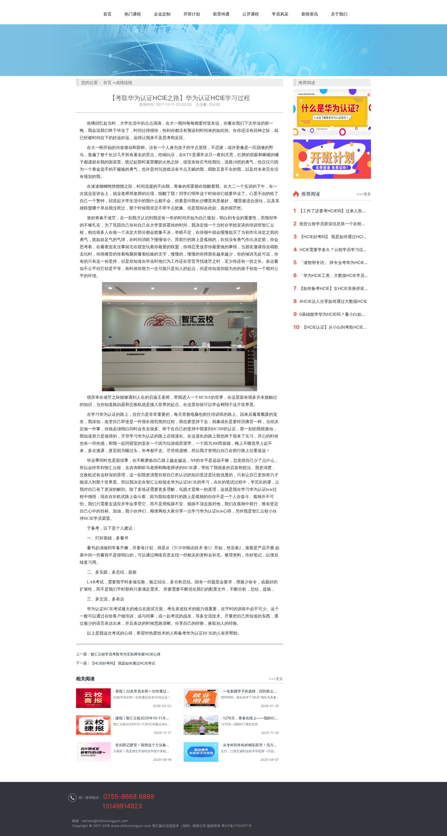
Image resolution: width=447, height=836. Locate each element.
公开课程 (250, 14)
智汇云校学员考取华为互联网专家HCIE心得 (125, 654)
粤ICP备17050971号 (236, 826)
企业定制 (162, 14)
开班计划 (191, 14)
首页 (107, 14)
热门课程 (132, 14)
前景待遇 (221, 14)
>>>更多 (364, 194)
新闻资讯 (309, 14)
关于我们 (339, 14)
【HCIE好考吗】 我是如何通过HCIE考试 (123, 663)
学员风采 (280, 14)
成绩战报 (124, 82)
